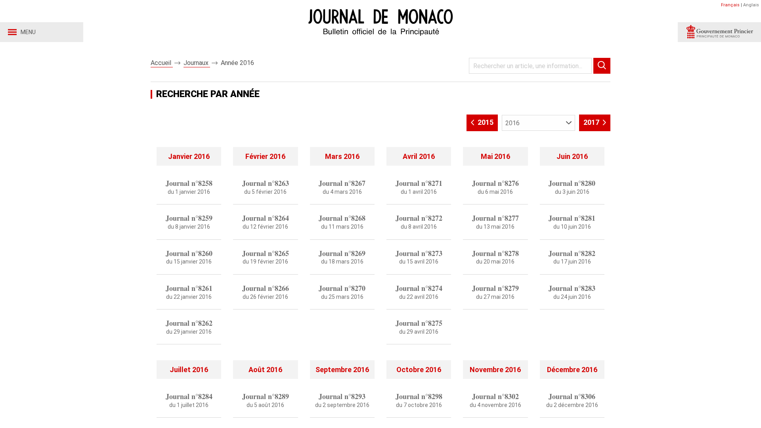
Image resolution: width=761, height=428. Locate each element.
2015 (484, 122)
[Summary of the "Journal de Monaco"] (189, 349)
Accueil (162, 63)
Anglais (751, 5)
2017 (592, 122)
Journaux (197, 63)
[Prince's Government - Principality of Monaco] (719, 32)
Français (730, 5)
